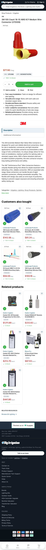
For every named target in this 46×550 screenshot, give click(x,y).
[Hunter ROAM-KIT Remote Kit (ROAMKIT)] (34, 301)
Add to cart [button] (4, 223)
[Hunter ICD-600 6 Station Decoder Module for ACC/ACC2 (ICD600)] (12, 378)
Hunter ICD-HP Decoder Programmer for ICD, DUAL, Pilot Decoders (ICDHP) (12, 316)
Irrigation (16, 13)
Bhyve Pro (28, 351)
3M (3, 16)
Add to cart (29, 84)
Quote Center (6, 476)
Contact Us (5, 466)
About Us (5, 482)
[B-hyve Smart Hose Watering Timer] (34, 340)
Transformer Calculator (9, 504)
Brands (4, 490)
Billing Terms (6, 520)
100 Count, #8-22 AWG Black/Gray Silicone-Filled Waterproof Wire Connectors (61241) (33, 269)
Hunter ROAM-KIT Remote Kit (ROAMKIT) (33, 316)
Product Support (7, 471)
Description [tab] (8, 130)
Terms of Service (7, 525)
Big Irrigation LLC (22, 539)
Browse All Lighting (8, 414)
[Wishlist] (20, 208)
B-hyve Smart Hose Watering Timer (31, 354)
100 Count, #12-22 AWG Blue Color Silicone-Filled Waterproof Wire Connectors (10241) (11, 231)
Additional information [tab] (12, 135)
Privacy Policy (6, 523)
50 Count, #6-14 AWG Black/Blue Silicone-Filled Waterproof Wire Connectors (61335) (33, 231)
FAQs (3, 479)
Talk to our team (23, 453)
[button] (40, 2)
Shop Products (6, 13)
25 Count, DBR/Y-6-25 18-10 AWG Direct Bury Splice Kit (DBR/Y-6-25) (11, 269)
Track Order (6, 468)
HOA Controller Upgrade (10, 498)
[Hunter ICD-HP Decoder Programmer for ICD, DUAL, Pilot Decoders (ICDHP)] (12, 301)
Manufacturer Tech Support (11, 474)
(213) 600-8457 (7, 433)
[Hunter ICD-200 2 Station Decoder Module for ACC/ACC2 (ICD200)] (12, 340)
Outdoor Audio (7, 496)
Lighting (21, 190)
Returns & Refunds (8, 517)
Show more (5, 193)
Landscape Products (9, 228)
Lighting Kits (6, 493)
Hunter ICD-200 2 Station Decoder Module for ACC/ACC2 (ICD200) (11, 354)
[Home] (7, 2)
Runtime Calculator (8, 501)
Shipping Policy (7, 515)
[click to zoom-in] (23, 45)
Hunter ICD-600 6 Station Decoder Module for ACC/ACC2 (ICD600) (11, 393)
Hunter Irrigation (8, 313)
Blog (3, 506)
